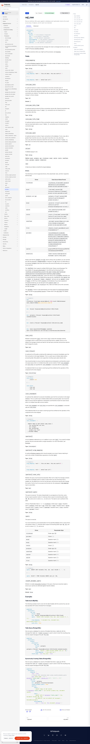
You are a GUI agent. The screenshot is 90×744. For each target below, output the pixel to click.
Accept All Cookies (22, 738)
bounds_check (8, 59)
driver (75, 25)
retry (6, 172)
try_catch (7, 203)
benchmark (7, 55)
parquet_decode (8, 152)
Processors (31, 4)
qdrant (6, 162)
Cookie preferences (72, 740)
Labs (83, 4)
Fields (74, 13)
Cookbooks (6, 232)
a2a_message (8, 38)
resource (7, 170)
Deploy (4, 21)
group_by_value (8, 100)
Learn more (58, 1)
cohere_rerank (8, 74)
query (75, 43)
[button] (17, 21)
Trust (67, 740)
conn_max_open (77, 23)
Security (4, 243)
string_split (7, 193)
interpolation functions (40, 584)
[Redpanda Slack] (57, 735)
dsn (75, 27)
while (6, 207)
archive (6, 40)
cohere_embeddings (9, 72)
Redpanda (6, 226)
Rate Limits (6, 216)
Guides (5, 230)
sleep (6, 183)
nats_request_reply (9, 127)
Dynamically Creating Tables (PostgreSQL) (80, 54)
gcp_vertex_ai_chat (9, 86)
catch (6, 68)
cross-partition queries (40, 291)
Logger (5, 228)
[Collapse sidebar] (17, 742)
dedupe (6, 80)
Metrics (6, 224)
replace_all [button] (44, 678)
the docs (63, 268)
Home (23, 4)
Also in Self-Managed (50, 13)
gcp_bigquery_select (9, 84)
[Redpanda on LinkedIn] (53, 735)
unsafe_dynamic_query (79, 45)
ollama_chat (7, 131)
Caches (6, 214)
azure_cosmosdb (8, 53)
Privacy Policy (11, 735)
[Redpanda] (54, 731)
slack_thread (7, 181)
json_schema (8, 112)
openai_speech (8, 143)
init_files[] (76, 31)
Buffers (6, 218)
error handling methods (38, 48)
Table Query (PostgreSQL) (79, 51)
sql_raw (37, 4)
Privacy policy (54, 740)
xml (6, 212)
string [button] (57, 703)
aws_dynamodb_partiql (10, 49)
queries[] (76, 35)
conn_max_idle (77, 17)
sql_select (7, 191)
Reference (5, 250)
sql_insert (7, 187)
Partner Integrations (7, 248)
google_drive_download (10, 92)
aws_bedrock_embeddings (10, 46)
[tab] (28, 26)
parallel (6, 150)
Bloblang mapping (35, 63)
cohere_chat (8, 70)
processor (43, 633)
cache (6, 64)
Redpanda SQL (6, 235)
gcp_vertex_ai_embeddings (11, 88)
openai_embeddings (9, 139)
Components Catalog (8, 29)
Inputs (5, 31)
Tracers (6, 222)
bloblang (7, 57)
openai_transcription (9, 145)
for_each (7, 82)
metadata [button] (29, 678)
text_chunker (8, 199)
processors (7, 158)
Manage (4, 239)
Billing (4, 246)
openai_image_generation (10, 141)
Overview (5, 16)
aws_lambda (7, 51)
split (6, 185)
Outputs (6, 33)
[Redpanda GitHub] (61, 735)
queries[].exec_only (78, 39)
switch (6, 195)
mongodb (7, 121)
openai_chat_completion (10, 137)
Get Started (5, 19)
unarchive (7, 205)
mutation (7, 123)
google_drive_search (9, 96)
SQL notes (60, 291)
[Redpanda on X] (44, 735)
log (5, 114)
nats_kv (6, 125)
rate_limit (7, 164)
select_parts (7, 179)
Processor (40, 13)
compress (7, 76)
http (6, 102)
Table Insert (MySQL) (78, 49)
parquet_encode (8, 154)
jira (5, 106)
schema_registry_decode (10, 174)
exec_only (76, 29)
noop (6, 129)
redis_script (7, 168)
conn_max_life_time (78, 21)
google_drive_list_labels (10, 94)
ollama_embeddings (9, 133)
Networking (5, 241)
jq (5, 110)
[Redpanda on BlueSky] (48, 735)
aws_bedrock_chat (9, 44)
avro (6, 42)
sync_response (8, 197)
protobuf (7, 160)
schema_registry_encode (10, 176)
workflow (7, 210)
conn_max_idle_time (78, 19)
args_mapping (77, 15)
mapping (7, 116)
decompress (7, 78)
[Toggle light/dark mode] (2, 742)
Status (63, 740)
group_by (7, 98)
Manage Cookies (8, 738)
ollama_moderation (9, 135)
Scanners (6, 220)
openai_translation (9, 148)
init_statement (77, 33)
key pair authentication (40, 270)
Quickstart (6, 25)
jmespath (7, 108)
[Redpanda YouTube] (65, 735)
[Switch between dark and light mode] (87, 5)
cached (6, 66)
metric (6, 119)
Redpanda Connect (7, 23)
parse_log (7, 156)
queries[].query (77, 41)
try (5, 201)
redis (6, 166)
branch (6, 61)
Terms (59, 740)
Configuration (6, 27)
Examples (75, 47)
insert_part (7, 104)
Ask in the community (46, 710)
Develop (4, 237)
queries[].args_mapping (79, 37)
